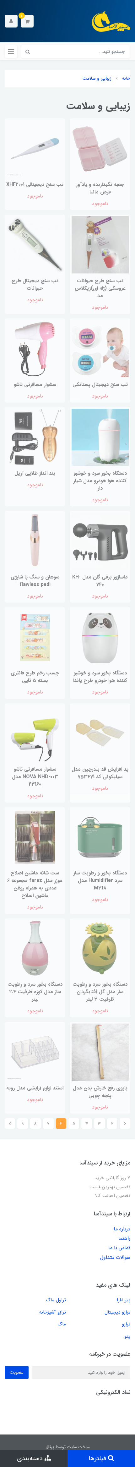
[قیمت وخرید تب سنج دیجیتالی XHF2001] (35, 148)
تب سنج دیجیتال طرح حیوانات (35, 284)
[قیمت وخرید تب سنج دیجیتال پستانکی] (100, 348)
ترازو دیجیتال (117, 1312)
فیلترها (98, 1458)
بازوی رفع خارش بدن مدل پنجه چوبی (100, 1091)
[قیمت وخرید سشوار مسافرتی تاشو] (35, 348)
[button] (27, 21)
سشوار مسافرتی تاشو (35, 384)
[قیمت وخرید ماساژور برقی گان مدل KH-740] (100, 541)
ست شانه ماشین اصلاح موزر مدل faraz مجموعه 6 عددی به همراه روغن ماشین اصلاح (34, 884)
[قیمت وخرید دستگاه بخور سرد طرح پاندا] (100, 637)
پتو (127, 1336)
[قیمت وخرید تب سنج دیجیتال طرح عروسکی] (35, 244)
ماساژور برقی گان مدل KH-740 (100, 580)
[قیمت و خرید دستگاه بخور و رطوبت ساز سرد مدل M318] (100, 837)
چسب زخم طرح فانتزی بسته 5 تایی (35, 676)
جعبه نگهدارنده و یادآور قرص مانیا (100, 188)
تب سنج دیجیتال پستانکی (100, 384)
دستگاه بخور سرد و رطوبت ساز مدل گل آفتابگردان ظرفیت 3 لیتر (100, 991)
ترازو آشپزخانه (52, 1312)
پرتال (50, 1447)
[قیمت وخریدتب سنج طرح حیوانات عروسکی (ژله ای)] (100, 244)
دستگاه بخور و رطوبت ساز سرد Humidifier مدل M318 (100, 880)
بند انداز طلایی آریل (34, 473)
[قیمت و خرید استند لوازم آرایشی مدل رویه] (35, 1052)
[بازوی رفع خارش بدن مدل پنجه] (100, 1052)
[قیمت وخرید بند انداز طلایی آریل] (35, 437)
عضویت (17, 1372)
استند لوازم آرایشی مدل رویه (34, 1088)
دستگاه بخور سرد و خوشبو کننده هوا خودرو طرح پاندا (100, 676)
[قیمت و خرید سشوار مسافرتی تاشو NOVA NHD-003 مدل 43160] (35, 733)
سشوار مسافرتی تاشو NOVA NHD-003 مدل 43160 (35, 776)
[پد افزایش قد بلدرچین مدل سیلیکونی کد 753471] (100, 733)
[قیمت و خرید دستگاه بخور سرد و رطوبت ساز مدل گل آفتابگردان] (100, 948)
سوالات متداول (115, 1257)
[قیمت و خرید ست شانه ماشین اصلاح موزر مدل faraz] (35, 837)
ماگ (61, 1324)
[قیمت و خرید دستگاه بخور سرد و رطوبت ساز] (35, 948)
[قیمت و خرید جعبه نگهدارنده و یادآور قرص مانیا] (100, 148)
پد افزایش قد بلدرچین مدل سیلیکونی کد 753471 (100, 773)
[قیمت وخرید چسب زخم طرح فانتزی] (35, 637)
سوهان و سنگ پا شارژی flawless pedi (35, 580)
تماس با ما (119, 1248)
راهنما (124, 1238)
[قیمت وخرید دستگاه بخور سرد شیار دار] (100, 437)
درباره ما (122, 1229)
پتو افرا (123, 1300)
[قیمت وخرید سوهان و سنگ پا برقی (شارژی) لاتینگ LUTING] (35, 541)
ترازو (126, 1324)
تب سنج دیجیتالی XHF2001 (34, 184)
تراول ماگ (56, 1300)
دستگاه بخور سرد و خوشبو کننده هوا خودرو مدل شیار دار (100, 480)
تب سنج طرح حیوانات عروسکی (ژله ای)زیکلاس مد (100, 288)
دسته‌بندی (31, 1458)
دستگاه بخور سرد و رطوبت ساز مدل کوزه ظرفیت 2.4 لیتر (35, 991)
